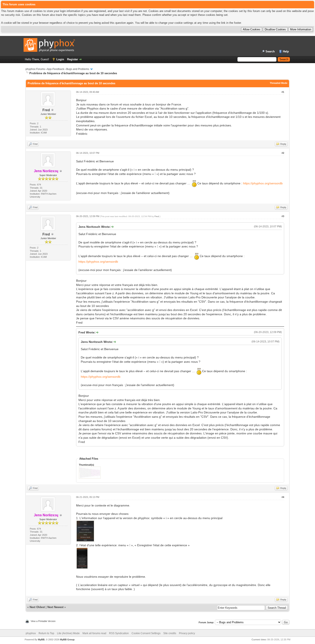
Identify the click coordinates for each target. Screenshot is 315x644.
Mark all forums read (94, 633)
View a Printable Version (43, 621)
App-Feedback (55, 69)
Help (286, 51)
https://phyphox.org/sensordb (263, 183)
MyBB (41, 639)
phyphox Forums (35, 69)
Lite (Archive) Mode (68, 633)
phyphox (31, 633)
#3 (283, 216)
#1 (283, 92)
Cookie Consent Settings (146, 633)
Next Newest (55, 607)
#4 (283, 497)
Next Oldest (37, 607)
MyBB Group (67, 639)
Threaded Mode (278, 83)
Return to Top (46, 633)
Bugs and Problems (77, 69)
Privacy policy (187, 633)
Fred (46, 110)
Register (72, 59)
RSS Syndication (119, 633)
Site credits (169, 633)
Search (270, 51)
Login (60, 59)
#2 (283, 153)
